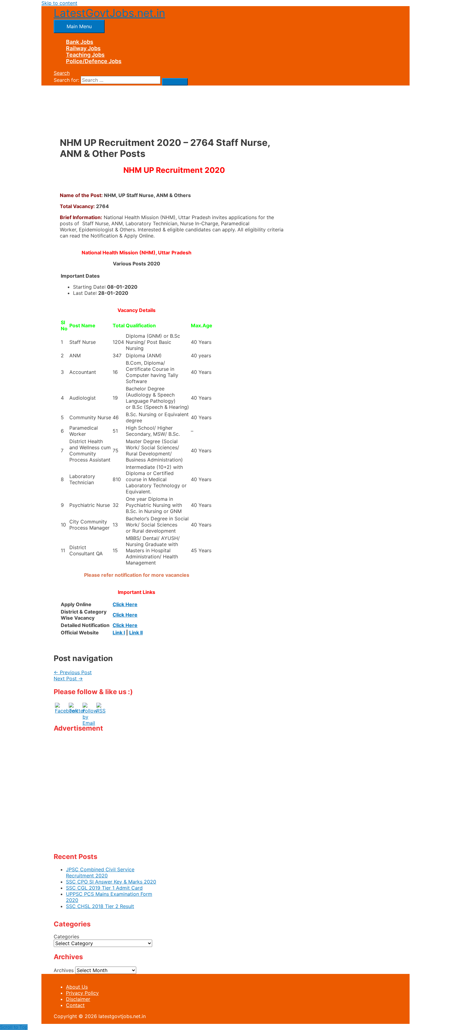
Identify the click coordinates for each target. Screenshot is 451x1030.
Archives (64, 970)
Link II (136, 632)
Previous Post (73, 672)
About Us (77, 987)
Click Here (125, 604)
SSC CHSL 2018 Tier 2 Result (100, 906)
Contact (75, 1005)
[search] (120, 80)
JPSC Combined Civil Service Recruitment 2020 (100, 872)
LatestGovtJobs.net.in (109, 12)
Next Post (68, 678)
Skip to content (59, 3)
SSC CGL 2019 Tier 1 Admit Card (104, 888)
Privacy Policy (82, 993)
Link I (119, 632)
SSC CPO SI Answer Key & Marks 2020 (111, 882)
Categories (66, 936)
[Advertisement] (174, 105)
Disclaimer (78, 999)
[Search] (175, 82)
